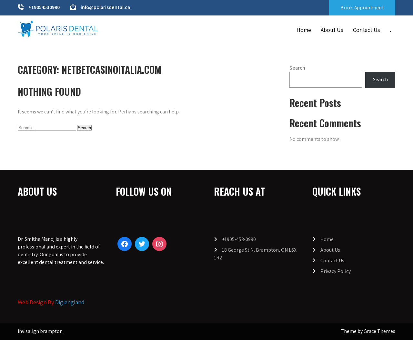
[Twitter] (142, 244)
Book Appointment (362, 8)
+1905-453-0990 (239, 239)
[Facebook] (124, 244)
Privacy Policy (335, 271)
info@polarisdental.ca (105, 7)
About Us (332, 30)
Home (304, 30)
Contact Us (366, 30)
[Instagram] (159, 244)
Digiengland (70, 302)
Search (297, 67)
